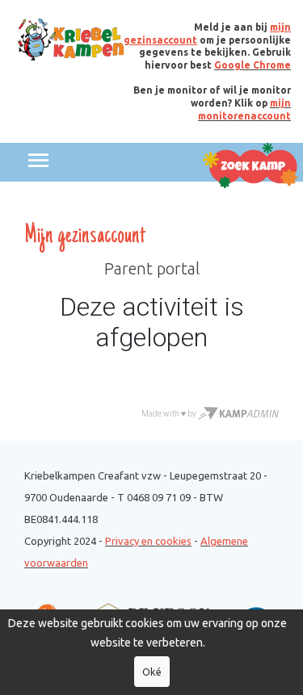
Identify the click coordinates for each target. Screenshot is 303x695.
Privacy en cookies (148, 540)
